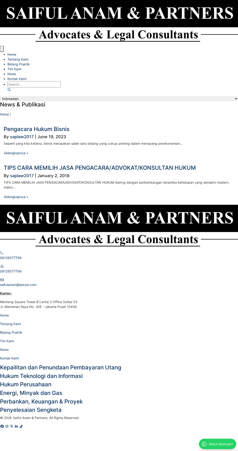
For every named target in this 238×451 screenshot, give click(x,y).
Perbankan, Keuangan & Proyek (41, 401)
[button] (9, 90)
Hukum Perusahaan (25, 384)
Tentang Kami (17, 59)
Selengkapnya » (16, 153)
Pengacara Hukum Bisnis (36, 129)
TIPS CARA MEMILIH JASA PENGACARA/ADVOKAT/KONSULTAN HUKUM (100, 167)
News (11, 74)
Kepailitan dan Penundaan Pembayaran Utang (60, 367)
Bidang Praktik (18, 64)
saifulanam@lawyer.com (18, 285)
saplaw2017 (22, 136)
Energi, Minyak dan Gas (31, 393)
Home (11, 54)
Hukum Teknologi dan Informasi (41, 376)
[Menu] (2, 49)
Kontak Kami (16, 79)
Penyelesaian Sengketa (31, 409)
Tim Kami (14, 69)
